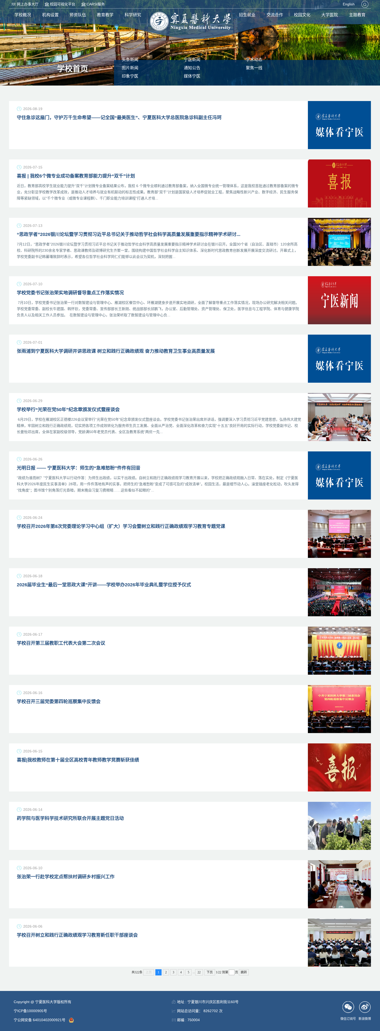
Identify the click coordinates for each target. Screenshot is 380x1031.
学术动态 (254, 59)
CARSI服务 (96, 4)
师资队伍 (78, 15)
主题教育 (357, 15)
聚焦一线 (254, 68)
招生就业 (247, 15)
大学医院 (329, 15)
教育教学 (105, 15)
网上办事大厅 (28, 4)
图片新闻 (130, 68)
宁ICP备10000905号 (30, 1011)
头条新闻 (130, 59)
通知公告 (192, 68)
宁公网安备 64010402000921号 (40, 1020)
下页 (210, 972)
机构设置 (50, 15)
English (349, 4)
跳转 (244, 972)
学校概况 (22, 15)
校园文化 (302, 15)
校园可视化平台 (62, 4)
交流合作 (275, 15)
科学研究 (133, 15)
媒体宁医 (192, 76)
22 (199, 972)
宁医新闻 (192, 59)
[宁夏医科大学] (190, 21)
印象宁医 (130, 76)
